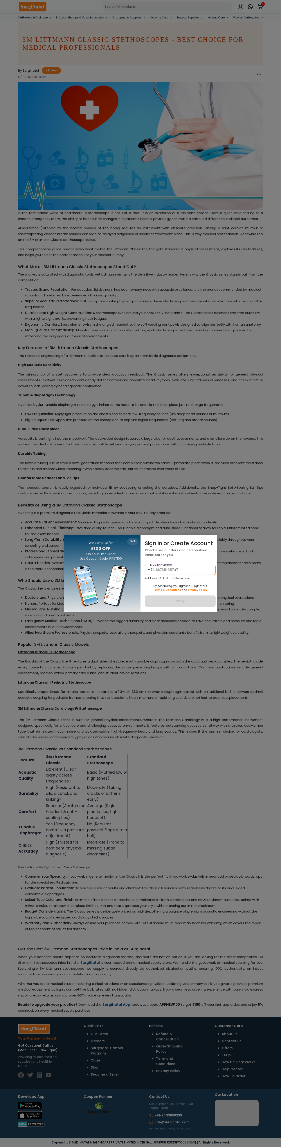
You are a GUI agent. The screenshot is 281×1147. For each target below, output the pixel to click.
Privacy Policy (197, 590)
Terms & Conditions (167, 590)
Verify (180, 601)
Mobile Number (161, 565)
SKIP (132, 541)
